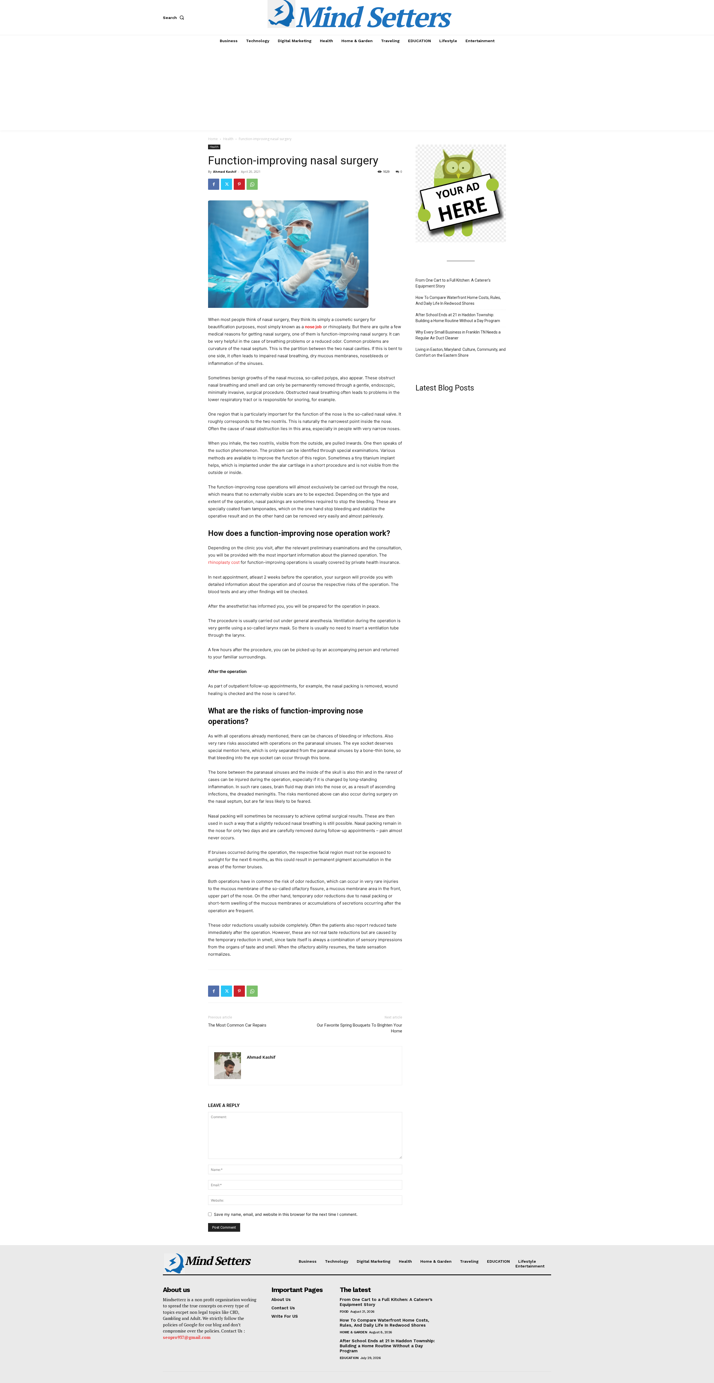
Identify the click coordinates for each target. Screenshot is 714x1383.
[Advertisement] (357, 88)
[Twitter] (226, 184)
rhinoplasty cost (224, 562)
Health (228, 138)
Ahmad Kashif (225, 171)
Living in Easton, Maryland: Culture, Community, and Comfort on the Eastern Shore (461, 352)
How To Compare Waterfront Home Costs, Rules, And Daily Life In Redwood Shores (458, 300)
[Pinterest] (239, 184)
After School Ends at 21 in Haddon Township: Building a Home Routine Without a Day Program (458, 318)
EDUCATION (349, 1358)
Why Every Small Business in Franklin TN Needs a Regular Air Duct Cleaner (458, 335)
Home (213, 138)
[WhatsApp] (252, 184)
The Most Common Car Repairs (237, 1025)
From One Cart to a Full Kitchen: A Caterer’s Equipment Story (453, 283)
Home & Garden (353, 1332)
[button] (174, 17)
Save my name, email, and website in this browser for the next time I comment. (286, 1214)
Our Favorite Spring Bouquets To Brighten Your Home (359, 1028)
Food (344, 1312)
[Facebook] (213, 184)
